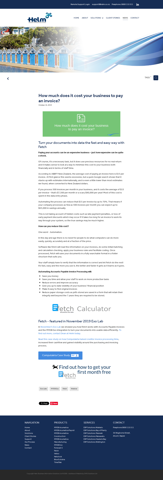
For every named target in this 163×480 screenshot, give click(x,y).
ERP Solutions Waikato (93, 427)
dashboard (72, 473)
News (27, 445)
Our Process (30, 442)
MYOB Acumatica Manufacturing (61, 440)
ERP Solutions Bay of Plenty (95, 430)
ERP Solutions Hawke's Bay (95, 439)
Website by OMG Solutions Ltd (86, 473)
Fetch (56, 451)
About (27, 430)
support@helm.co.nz (101, 4)
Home (27, 427)
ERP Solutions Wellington (94, 442)
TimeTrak (58, 462)
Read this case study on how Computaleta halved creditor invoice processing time (78, 339)
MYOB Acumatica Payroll (64, 430)
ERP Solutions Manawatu (94, 436)
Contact (28, 448)
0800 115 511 (128, 427)
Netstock (58, 457)
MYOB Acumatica (61, 427)
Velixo (56, 453)
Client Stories (30, 436)
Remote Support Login (80, 4)
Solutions (29, 433)
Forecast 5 (58, 448)
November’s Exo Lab (51, 327)
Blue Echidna (59, 459)
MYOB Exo (58, 445)
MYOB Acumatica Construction (61, 434)
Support (28, 439)
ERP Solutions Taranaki (93, 433)
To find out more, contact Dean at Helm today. (79, 331)
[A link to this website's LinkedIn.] (137, 4)
